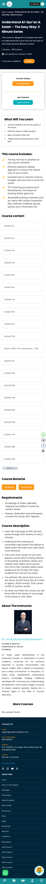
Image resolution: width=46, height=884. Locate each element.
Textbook (9, 487)
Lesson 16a (9, 422)
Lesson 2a (9, 238)
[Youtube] (12, 768)
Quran (23, 882)
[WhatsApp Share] (43, 434)
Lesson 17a (9, 434)
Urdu (29, 61)
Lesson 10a (9, 336)
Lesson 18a (9, 446)
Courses (10, 12)
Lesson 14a (9, 397)
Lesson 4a (9, 262)
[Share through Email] (43, 440)
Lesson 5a (9, 274)
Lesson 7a (9, 299)
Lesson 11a (9, 360)
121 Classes (32, 882)
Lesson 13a (9, 385)
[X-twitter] (17, 768)
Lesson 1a (9, 225)
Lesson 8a (9, 311)
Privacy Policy (8, 763)
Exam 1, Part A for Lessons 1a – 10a (21, 348)
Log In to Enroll (23, 102)
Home (4, 12)
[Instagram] (7, 768)
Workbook (26, 487)
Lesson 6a (9, 287)
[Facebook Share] (43, 446)
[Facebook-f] (3, 768)
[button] (3, 4)
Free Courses (14, 882)
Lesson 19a (9, 459)
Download (41, 882)
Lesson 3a (9, 250)
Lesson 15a (9, 410)
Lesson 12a (9, 373)
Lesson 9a (9, 324)
